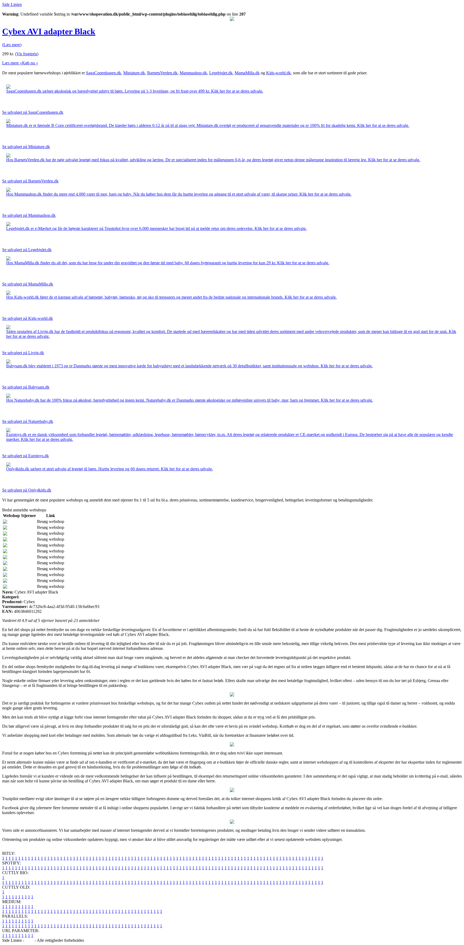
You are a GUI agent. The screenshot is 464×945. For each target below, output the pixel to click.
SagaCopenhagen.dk (103, 73)
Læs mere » (12, 63)
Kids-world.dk (278, 73)
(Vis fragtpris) (26, 54)
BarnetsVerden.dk (162, 73)
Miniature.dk (134, 73)
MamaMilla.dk (247, 73)
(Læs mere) (11, 44)
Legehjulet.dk (221, 73)
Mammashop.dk (193, 73)
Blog (29, 940)
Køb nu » (30, 63)
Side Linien (12, 4)
